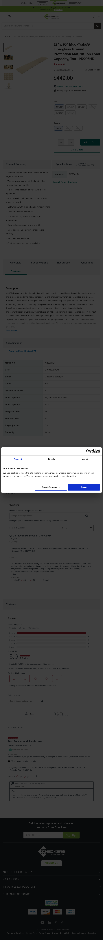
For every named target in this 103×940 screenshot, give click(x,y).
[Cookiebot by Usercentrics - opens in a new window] (88, 451)
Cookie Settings (49, 487)
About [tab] (85, 459)
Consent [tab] (18, 459)
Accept (84, 487)
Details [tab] (51, 459)
